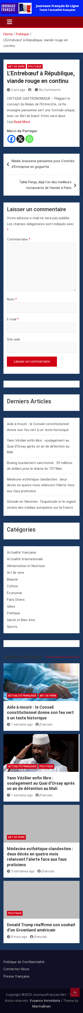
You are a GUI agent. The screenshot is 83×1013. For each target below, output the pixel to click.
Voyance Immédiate (45, 1001)
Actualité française (21, 552)
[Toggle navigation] (9, 21)
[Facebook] (11, 139)
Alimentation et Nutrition (26, 566)
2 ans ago (18, 90)
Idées (11, 606)
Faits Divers (16, 600)
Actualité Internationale (25, 559)
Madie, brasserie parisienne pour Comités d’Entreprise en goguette (43, 164)
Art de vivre (16, 66)
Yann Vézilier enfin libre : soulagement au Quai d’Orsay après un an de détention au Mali (38, 446)
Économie (14, 593)
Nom (12, 299)
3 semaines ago (23, 871)
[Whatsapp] (29, 139)
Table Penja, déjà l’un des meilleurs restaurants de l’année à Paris (45, 185)
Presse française (16, 976)
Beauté (12, 579)
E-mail (13, 319)
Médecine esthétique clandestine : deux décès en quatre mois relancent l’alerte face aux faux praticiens (40, 485)
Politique (35, 66)
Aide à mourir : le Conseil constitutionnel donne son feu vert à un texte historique (40, 712)
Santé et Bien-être (21, 620)
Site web (13, 339)
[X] (20, 139)
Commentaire (18, 239)
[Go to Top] (75, 992)
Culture (12, 586)
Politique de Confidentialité (23, 962)
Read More (22, 122)
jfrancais (46, 724)
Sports (12, 627)
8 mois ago (19, 937)
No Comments (50, 90)
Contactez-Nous (16, 969)
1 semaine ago (22, 724)
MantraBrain (41, 1006)
